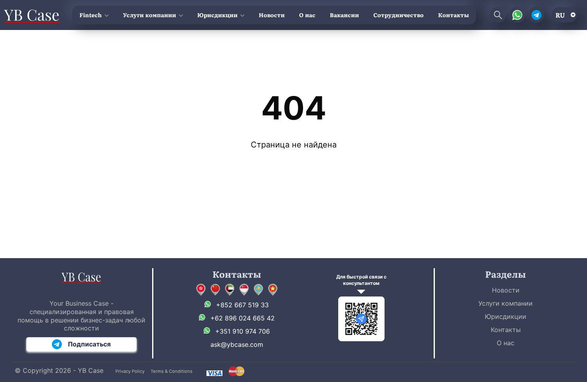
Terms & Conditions (171, 371)
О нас (307, 15)
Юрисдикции (217, 15)
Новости (272, 15)
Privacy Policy (130, 371)
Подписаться (89, 344)
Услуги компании (149, 15)
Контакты (453, 15)
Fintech (90, 15)
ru (560, 15)
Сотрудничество (398, 15)
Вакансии (344, 15)
